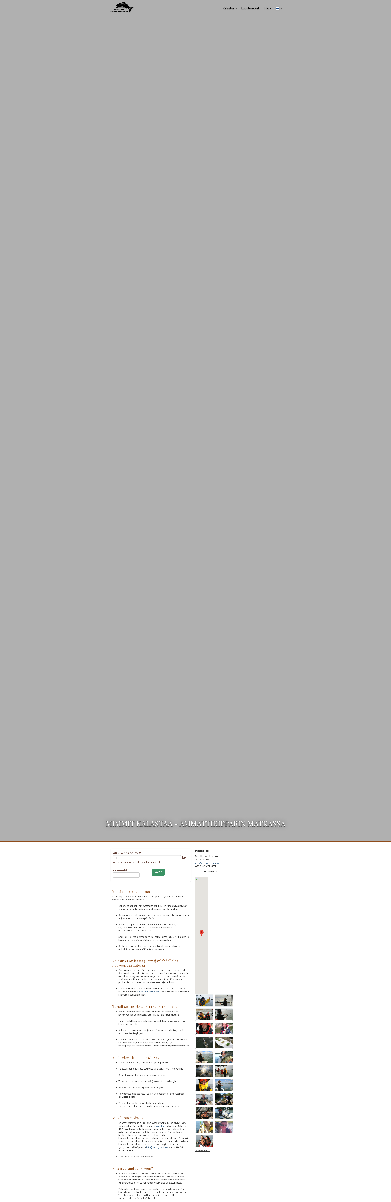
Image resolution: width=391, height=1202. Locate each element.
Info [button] (267, 8)
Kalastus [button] (229, 8)
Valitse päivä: (120, 870)
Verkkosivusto (202, 1150)
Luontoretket (250, 8)
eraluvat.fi (159, 1126)
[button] (279, 9)
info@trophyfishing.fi (148, 991)
